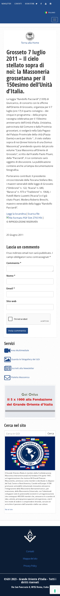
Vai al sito (9, 509)
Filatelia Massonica (19, 377)
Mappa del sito (30, 558)
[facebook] (41, 4)
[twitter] (36, 4)
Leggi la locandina (16, 213)
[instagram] (50, 4)
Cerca (51, 433)
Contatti (18, 3)
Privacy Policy (30, 565)
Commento (13, 263)
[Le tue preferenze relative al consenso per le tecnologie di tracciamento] (55, 591)
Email (10, 288)
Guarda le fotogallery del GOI (25, 359)
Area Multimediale (19, 350)
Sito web (11, 301)
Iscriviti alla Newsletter (22, 368)
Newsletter (6, 3)
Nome (10, 275)
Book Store (29, 3)
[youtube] (46, 4)
